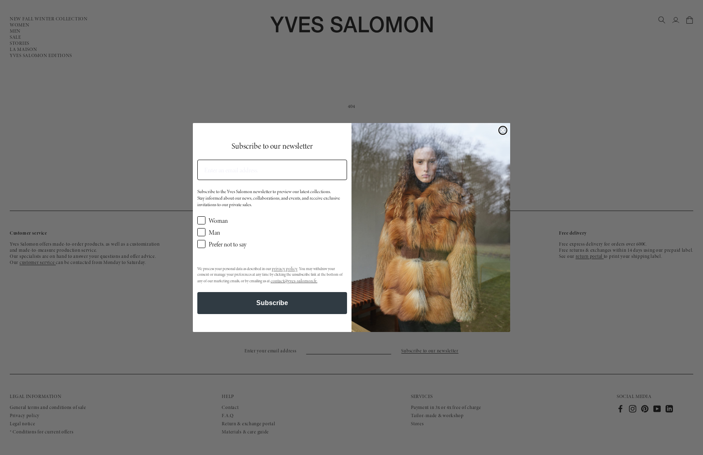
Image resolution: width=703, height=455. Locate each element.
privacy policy (284, 268)
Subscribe (272, 302)
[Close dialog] (503, 130)
